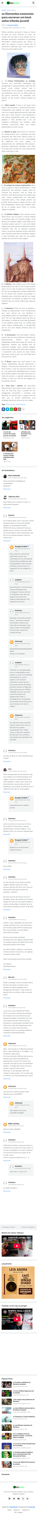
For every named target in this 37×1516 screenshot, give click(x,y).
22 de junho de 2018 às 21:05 (23, 1168)
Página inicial (6, 10)
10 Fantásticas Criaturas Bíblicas (24, 1416)
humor (12, 404)
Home (10, 1510)
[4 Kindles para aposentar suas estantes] (27, 425)
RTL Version (18, 1512)
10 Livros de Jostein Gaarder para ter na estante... (24, 1444)
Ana (9, 769)
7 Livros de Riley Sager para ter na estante (23, 1392)
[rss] (27, 1498)
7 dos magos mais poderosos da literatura (24, 1400)
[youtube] (18, 1498)
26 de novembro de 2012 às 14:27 (17, 820)
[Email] (19, 409)
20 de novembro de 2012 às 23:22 (17, 517)
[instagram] (23, 1498)
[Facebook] (3, 409)
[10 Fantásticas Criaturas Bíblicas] (7, 1419)
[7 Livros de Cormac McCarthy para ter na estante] (10, 425)
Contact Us (25, 1510)
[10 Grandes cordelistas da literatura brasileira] (7, 1384)
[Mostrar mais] (23, 409)
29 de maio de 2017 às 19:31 (16, 1126)
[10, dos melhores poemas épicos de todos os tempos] (7, 1410)
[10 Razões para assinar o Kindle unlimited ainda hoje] (10, 446)
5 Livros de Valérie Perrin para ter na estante (24, 1463)
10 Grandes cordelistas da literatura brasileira (21, 1383)
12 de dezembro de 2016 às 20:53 (17, 1088)
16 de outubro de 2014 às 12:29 (16, 1007)
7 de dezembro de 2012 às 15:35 (17, 919)
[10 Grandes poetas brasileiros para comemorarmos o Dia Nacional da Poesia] (7, 1454)
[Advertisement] (18, 1354)
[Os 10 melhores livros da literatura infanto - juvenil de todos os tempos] (7, 1436)
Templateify (13, 1507)
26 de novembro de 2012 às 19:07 (17, 863)
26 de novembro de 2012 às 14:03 (17, 771)
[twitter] (14, 1498)
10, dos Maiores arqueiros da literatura (22, 1426)
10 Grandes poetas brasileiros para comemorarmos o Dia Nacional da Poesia (23, 1454)
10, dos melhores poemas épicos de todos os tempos (24, 1409)
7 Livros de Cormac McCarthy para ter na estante (9, 433)
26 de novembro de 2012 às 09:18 (17, 752)
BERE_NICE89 (13, 1124)
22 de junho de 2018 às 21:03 (16, 1142)
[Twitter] (7, 409)
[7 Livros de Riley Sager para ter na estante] (7, 1393)
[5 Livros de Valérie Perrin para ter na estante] (7, 1464)
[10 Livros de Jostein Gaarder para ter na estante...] (7, 1446)
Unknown (18, 641)
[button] (2, 3)
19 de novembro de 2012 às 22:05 (17, 499)
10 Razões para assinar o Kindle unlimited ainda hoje (8, 456)
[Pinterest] (15, 409)
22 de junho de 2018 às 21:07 (16, 1184)
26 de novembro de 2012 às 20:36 (17, 879)
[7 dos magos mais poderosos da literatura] (7, 1402)
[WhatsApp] (11, 409)
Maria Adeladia (14, 476)
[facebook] (9, 1498)
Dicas (14, 10)
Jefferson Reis (13, 497)
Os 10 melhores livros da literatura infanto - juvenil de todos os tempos (22, 1435)
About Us (17, 1510)
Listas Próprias (20, 404)
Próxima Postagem (28, 1227)
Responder (7, 489)
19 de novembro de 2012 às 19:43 (17, 477)
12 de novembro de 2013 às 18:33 (17, 979)
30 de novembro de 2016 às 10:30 (17, 1045)
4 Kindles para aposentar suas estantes (26, 433)
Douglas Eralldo (21, 546)
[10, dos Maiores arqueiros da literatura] (7, 1427)
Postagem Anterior (9, 1227)
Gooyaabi (32, 1507)
